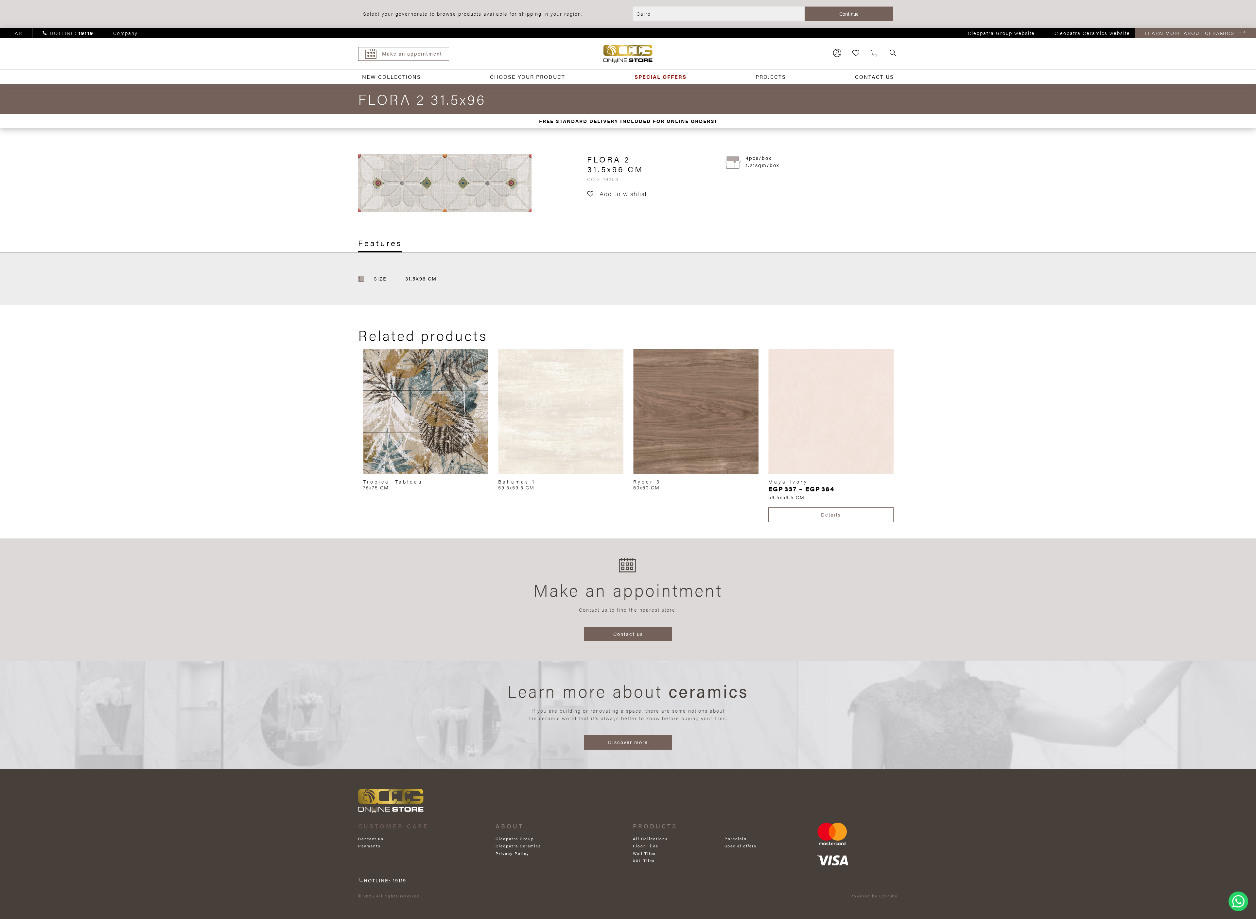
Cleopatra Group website (1001, 32)
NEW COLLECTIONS (391, 76)
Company (125, 32)
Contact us (628, 633)
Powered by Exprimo (874, 896)
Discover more (628, 742)
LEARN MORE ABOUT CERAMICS (1189, 32)
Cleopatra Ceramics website (1092, 32)
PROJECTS (771, 76)
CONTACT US (874, 76)
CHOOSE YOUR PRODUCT (527, 76)
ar (18, 32)
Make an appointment (412, 53)
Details (831, 514)
